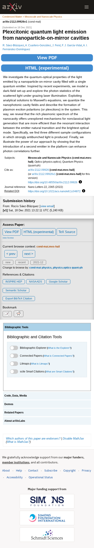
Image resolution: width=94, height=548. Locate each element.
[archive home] (12, 7)
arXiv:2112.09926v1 (44, 174)
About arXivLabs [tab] (14, 421)
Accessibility (15, 477)
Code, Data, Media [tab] (15, 395)
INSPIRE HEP (13, 281)
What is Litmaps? (40, 363)
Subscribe (50, 470)
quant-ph (77, 267)
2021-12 (38, 262)
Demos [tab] (8, 404)
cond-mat (35, 267)
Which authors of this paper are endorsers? (33, 438)
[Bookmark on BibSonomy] (7, 314)
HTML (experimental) (47, 68)
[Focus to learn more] (79, 182)
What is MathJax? (18, 441)
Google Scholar (58, 281)
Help (19, 470)
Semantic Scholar (15, 290)
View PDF (47, 57)
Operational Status (41, 477)
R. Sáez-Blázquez (13, 45)
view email (47, 206)
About (6, 470)
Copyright (69, 470)
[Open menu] (86, 7)
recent (22, 262)
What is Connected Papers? (58, 355)
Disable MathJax (73, 438)
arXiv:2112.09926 (38, 169)
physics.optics (62, 267)
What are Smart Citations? (59, 371)
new (7, 262)
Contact (33, 470)
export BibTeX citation (18, 298)
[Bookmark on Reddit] (18, 314)
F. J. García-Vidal (72, 45)
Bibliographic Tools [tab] (16, 327)
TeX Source (67, 232)
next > (28, 254)
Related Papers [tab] (14, 412)
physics (47, 267)
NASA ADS (35, 281)
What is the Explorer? (59, 348)
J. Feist (56, 45)
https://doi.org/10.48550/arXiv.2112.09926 (52, 182)
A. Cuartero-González (38, 45)
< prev (11, 254)
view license (8, 238)
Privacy (86, 470)
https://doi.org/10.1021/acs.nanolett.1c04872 (54, 191)
